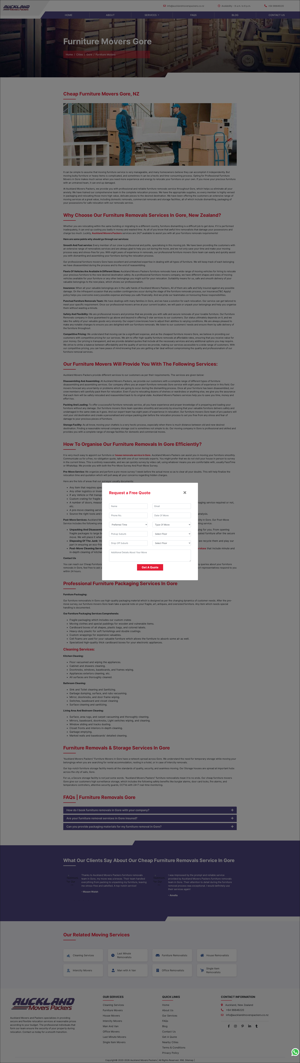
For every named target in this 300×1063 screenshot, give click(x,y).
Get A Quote (150, 567)
